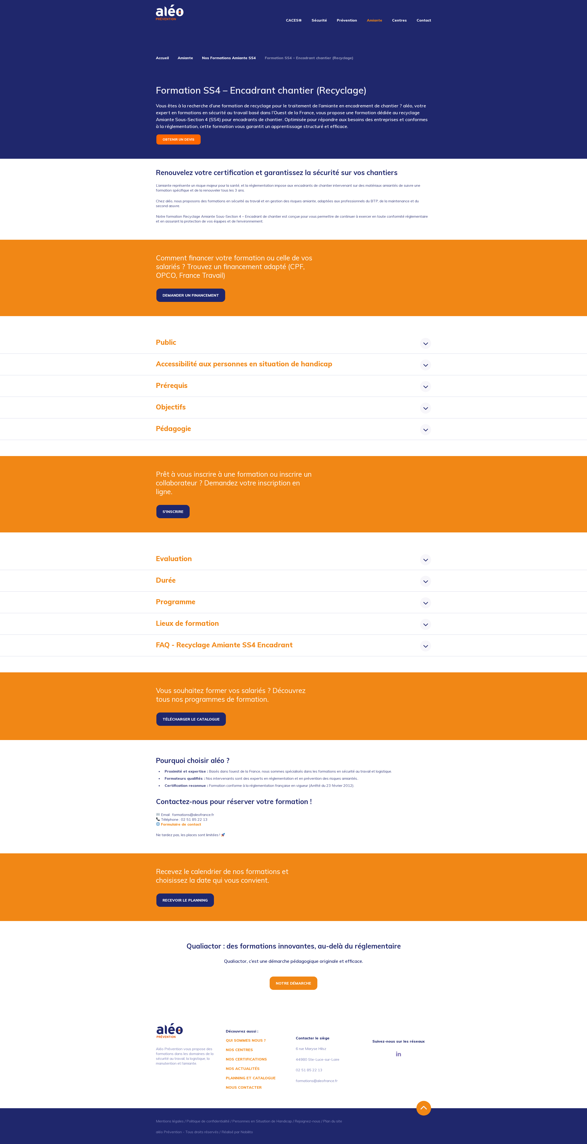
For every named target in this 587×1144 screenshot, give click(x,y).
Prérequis (172, 385)
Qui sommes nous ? (246, 1040)
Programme (175, 601)
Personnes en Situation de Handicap (262, 1121)
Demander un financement (191, 295)
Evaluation (174, 558)
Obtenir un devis (178, 139)
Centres (399, 20)
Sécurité (319, 20)
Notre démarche (293, 983)
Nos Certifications (246, 1059)
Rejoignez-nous (307, 1121)
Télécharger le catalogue (191, 719)
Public (166, 342)
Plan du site (332, 1121)
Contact (424, 20)
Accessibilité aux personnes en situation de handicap (244, 363)
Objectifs (171, 407)
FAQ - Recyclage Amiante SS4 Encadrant (224, 644)
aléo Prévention (169, 1132)
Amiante (374, 20)
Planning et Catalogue (251, 1078)
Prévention (347, 20)
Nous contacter (244, 1087)
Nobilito (247, 1132)
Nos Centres (239, 1049)
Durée (166, 580)
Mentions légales (170, 1121)
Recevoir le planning (185, 900)
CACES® (294, 20)
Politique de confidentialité (208, 1121)
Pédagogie (173, 428)
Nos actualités (243, 1068)
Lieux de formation (187, 623)
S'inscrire (173, 511)
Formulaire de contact (181, 824)
